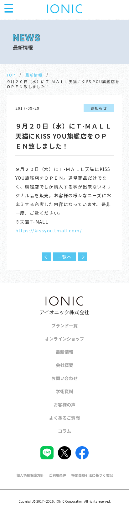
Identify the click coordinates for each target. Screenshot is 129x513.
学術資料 (64, 391)
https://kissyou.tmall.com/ (48, 230)
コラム (64, 431)
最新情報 (34, 74)
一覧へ (64, 257)
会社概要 (64, 365)
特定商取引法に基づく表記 (92, 475)
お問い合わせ (64, 378)
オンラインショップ (64, 339)
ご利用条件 (57, 475)
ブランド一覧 (64, 325)
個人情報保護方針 (30, 475)
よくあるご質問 (64, 418)
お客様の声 (64, 404)
